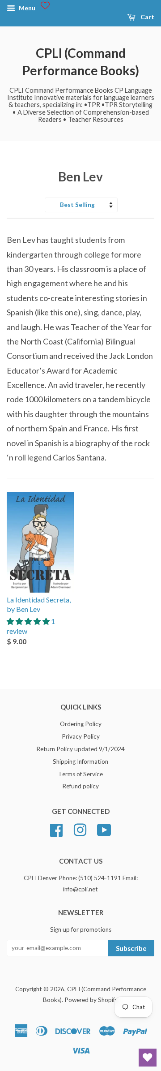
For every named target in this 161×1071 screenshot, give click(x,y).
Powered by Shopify (91, 999)
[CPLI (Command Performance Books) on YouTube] (104, 829)
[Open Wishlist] (148, 1058)
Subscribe (131, 948)
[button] (29, 621)
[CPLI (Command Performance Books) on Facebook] (56, 829)
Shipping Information (80, 761)
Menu (26, 8)
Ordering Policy (81, 723)
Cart (146, 17)
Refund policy (80, 786)
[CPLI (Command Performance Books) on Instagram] (80, 829)
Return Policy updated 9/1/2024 (80, 749)
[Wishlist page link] (45, 5)
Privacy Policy (81, 736)
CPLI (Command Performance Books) (80, 61)
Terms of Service (80, 774)
